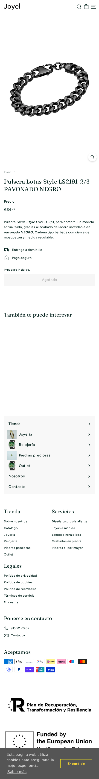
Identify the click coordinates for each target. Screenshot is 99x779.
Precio (9, 201)
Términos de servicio (19, 595)
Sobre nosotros (15, 521)
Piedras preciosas (17, 548)
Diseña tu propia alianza (70, 521)
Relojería (10, 541)
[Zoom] (92, 157)
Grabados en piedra (67, 541)
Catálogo (11, 528)
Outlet (8, 554)
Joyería (9, 534)
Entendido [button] (76, 763)
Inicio (8, 172)
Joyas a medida (63, 528)
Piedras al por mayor (67, 548)
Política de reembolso (20, 589)
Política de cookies (18, 582)
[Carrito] (86, 7)
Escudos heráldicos (66, 534)
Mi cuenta (11, 602)
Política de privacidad (20, 575)
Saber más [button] (16, 772)
